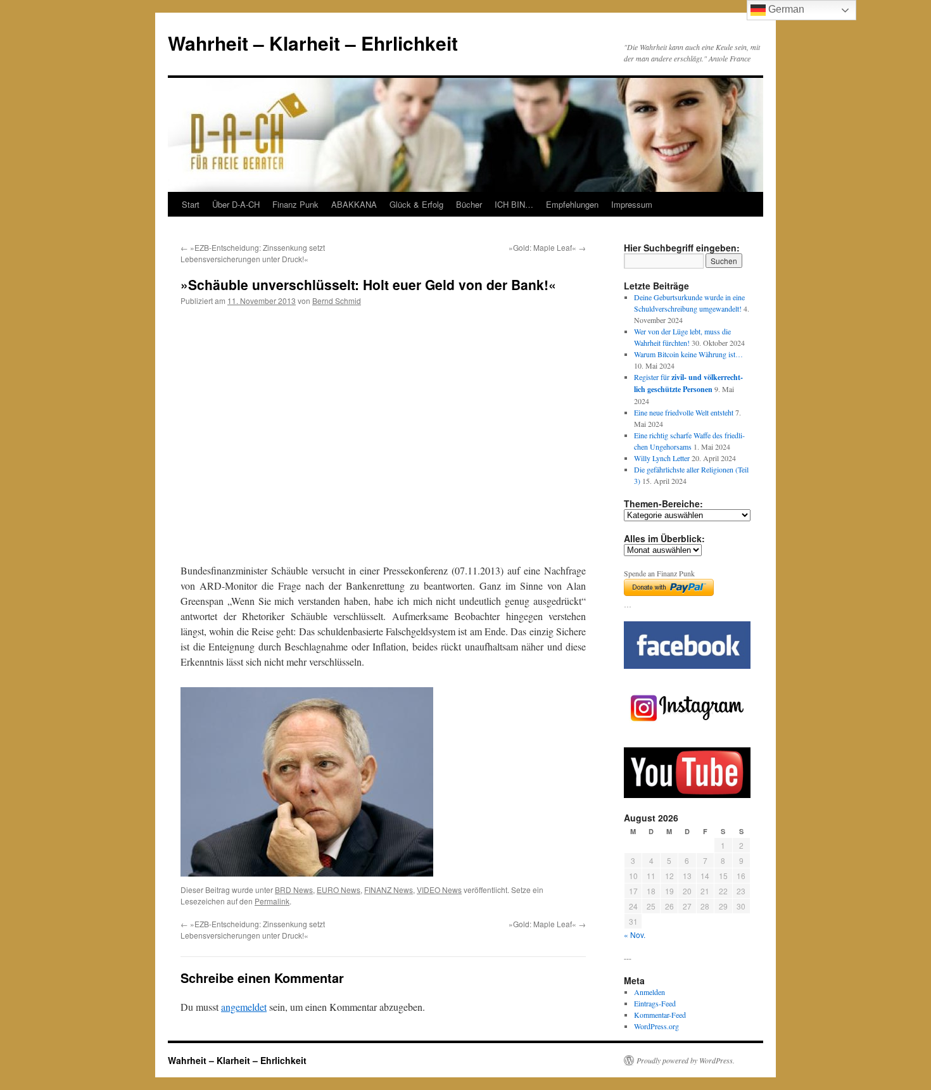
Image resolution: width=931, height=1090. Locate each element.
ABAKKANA (354, 204)
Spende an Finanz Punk (659, 573)
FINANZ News (388, 889)
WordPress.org (656, 1026)
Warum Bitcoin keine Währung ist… (688, 354)
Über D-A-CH (236, 204)
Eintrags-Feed (655, 1003)
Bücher (469, 204)
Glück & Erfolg (416, 204)
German (785, 9)
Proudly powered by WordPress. (685, 1060)
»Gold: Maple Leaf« (547, 247)
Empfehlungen (572, 204)
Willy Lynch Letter (662, 458)
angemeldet (244, 1006)
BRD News (294, 889)
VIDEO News (439, 889)
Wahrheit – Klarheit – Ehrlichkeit (313, 42)
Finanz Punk (295, 204)
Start (191, 204)
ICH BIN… (514, 204)
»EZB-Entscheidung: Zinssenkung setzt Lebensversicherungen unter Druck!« (252, 253)
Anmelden (649, 992)
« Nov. (634, 934)
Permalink (272, 901)
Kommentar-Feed (660, 1015)
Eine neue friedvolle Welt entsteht (683, 412)
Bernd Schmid (336, 300)
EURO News (338, 889)
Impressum (631, 204)
